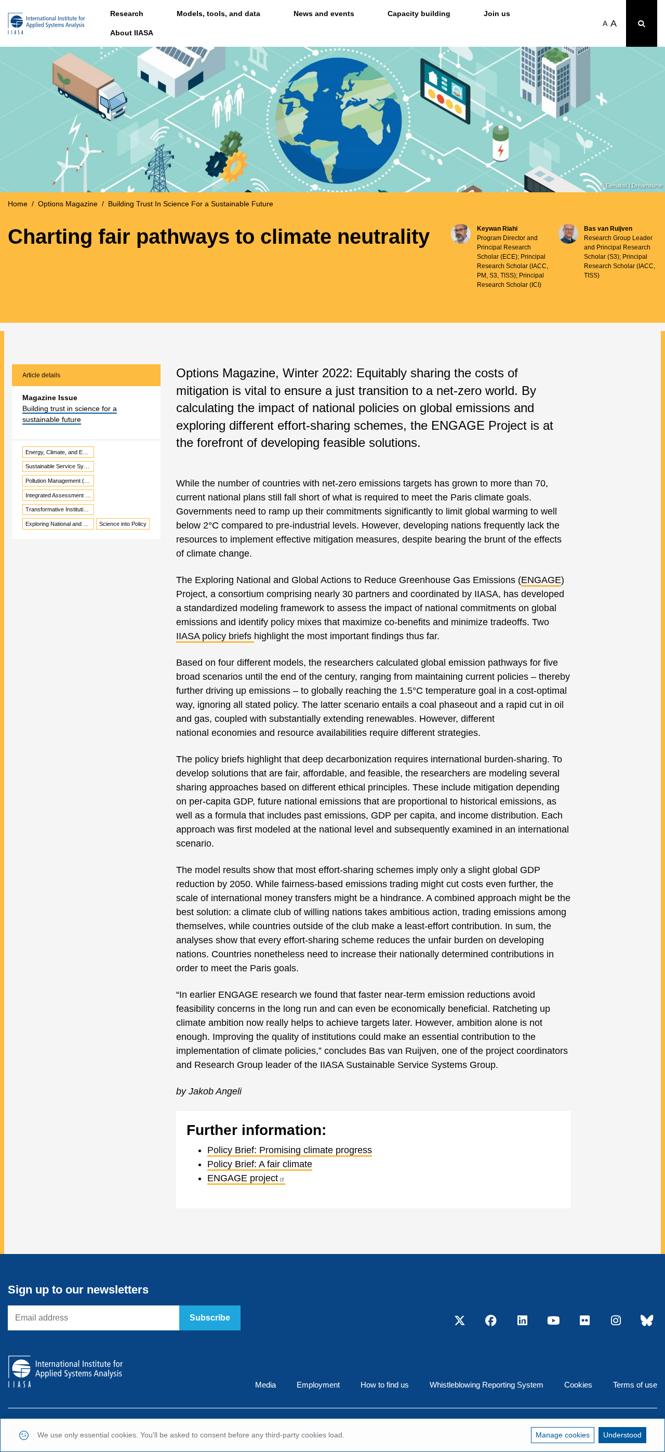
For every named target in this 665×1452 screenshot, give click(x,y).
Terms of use (635, 1384)
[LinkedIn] (522, 1321)
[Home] (46, 23)
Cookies (578, 1384)
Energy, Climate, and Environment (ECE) (59, 452)
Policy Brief (230, 1150)
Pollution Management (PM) (59, 481)
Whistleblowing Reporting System (486, 1384)
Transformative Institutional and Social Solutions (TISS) (59, 509)
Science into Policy (123, 524)
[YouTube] (553, 1321)
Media (265, 1384)
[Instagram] (615, 1321)
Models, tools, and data (218, 13)
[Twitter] (459, 1321)
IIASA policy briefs (215, 636)
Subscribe (210, 1317)
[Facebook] (491, 1321)
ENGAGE (541, 580)
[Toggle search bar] (641, 23)
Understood (622, 1435)
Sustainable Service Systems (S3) (59, 466)
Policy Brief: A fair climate (259, 1164)
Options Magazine (68, 204)
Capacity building (419, 13)
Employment (318, 1384)
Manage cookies (563, 1435)
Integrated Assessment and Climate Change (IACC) (59, 495)
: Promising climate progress (313, 1150)
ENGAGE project (242, 1178)
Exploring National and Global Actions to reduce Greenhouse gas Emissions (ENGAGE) (59, 524)
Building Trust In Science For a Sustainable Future (190, 204)
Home (18, 204)
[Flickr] (584, 1321)
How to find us (385, 1384)
